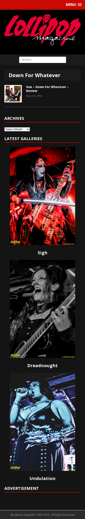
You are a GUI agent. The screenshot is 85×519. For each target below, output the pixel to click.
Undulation (42, 478)
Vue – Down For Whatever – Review (47, 89)
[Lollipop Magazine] (42, 30)
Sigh (43, 253)
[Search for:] (42, 59)
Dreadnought (42, 365)
